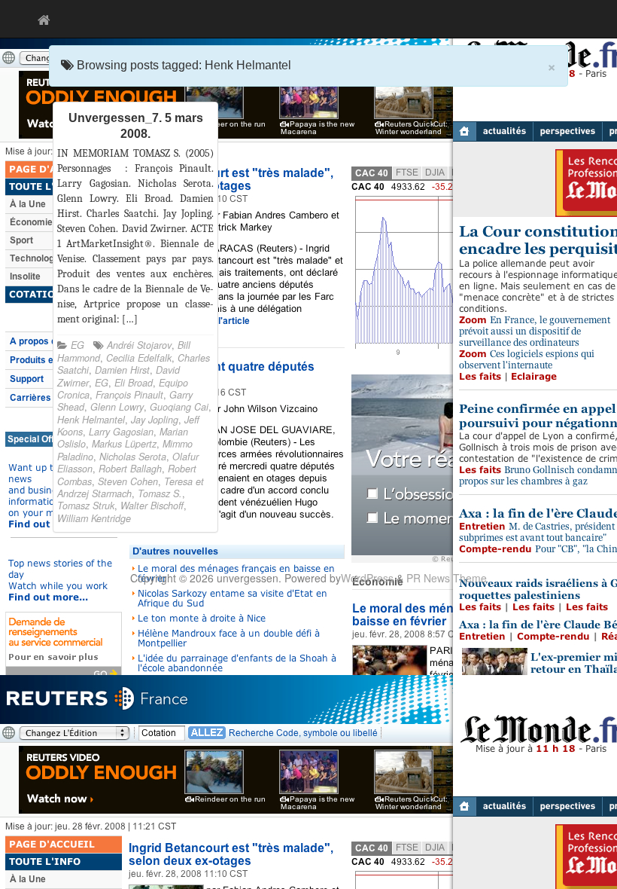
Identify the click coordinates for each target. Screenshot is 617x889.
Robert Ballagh (130, 468)
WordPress (367, 577)
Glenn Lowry (117, 407)
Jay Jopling (154, 419)
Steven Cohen (128, 481)
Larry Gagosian (121, 431)
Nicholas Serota (132, 456)
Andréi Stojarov (139, 345)
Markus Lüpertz (124, 444)
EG (77, 345)
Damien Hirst (122, 370)
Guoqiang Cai (179, 407)
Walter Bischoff (152, 505)
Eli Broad (133, 383)
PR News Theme (446, 577)
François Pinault (129, 395)
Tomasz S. (160, 493)
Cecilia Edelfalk (139, 358)
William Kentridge (94, 518)
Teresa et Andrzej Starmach (130, 487)
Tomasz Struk (85, 505)
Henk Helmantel (91, 419)
